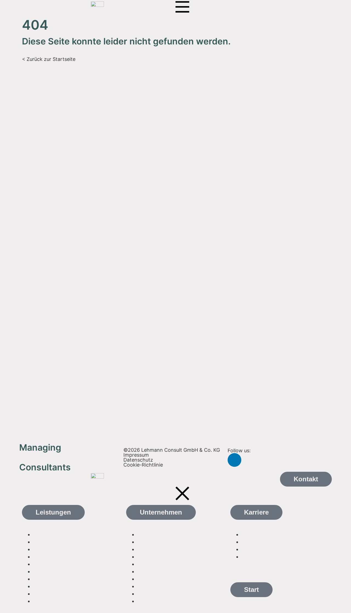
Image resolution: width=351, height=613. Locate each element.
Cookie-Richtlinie (143, 465)
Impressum (136, 455)
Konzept (42, 542)
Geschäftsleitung (156, 557)
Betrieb (41, 557)
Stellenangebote (260, 542)
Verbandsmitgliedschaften (167, 564)
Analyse (42, 534)
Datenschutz (138, 460)
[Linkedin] (234, 460)
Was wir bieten (258, 534)
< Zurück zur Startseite (48, 59)
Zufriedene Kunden (159, 549)
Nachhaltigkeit (50, 564)
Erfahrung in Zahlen (160, 534)
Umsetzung (46, 549)
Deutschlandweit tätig (162, 542)
